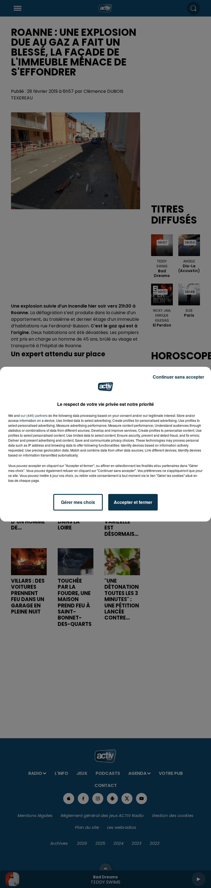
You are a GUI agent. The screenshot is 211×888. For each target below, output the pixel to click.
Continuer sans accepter (178, 377)
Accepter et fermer (133, 502)
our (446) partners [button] (34, 415)
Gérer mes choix (78, 502)
